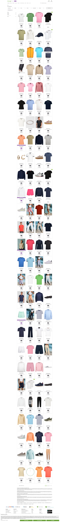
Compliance (15, 512)
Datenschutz (15, 511)
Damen (8, 13)
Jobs (6, 513)
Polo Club (18, 502)
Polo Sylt (43, 502)
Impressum (15, 513)
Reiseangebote (41, 513)
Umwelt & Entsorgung (23, 511)
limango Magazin (7, 511)
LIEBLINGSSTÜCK (39, 502)
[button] (51, 1)
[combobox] (46, 3)
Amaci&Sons (21, 502)
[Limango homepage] (9, 1)
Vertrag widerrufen (23, 512)
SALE (8, 16)
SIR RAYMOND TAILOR (47, 502)
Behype (31, 502)
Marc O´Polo (28, 502)
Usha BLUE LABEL (35, 502)
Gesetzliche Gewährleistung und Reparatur (26, 513)
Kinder (8, 12)
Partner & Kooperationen (8, 512)
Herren (8, 14)
